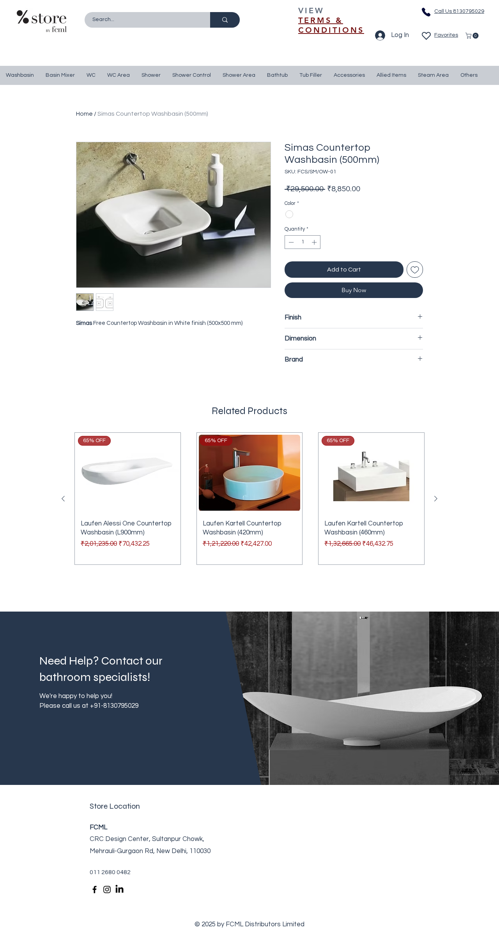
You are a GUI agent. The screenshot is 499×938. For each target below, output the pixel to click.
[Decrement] (290, 242)
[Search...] (225, 20)
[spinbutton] (302, 242)
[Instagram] (107, 889)
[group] (249, 498)
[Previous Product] (63, 498)
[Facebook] (94, 889)
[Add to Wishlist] (415, 269)
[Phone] (426, 12)
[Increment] (315, 242)
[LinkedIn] (119, 889)
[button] (472, 36)
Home (84, 114)
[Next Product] (436, 498)
